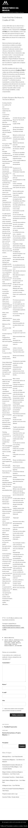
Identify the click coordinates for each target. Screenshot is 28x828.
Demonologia (18, 640)
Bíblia (11, 640)
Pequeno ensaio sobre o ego (10, 794)
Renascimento (9, 645)
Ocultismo (8, 644)
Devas (10, 641)
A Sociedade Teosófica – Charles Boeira (12, 777)
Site (3, 700)
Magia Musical (9, 637)
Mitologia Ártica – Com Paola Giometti (12, 756)
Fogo (15, 641)
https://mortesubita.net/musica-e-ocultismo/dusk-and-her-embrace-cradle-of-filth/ (13, 627)
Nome (4, 684)
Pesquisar (5, 742)
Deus (6, 641)
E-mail (4, 692)
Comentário (6, 662)
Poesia (14, 644)
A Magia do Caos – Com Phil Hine (11, 785)
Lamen (13, 642)
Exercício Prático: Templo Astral (10, 797)
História (7, 642)
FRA (18, 641)
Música (18, 642)
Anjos (6, 640)
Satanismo (18, 645)
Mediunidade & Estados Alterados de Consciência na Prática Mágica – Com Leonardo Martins (12, 767)
